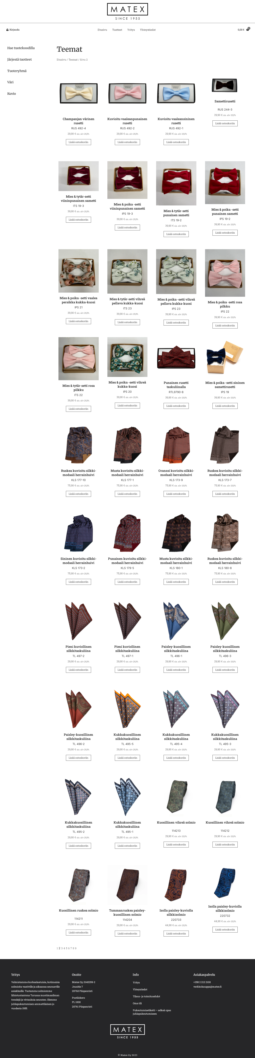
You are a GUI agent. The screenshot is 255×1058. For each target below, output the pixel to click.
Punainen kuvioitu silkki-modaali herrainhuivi (127, 561)
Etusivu (102, 29)
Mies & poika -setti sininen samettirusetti (225, 385)
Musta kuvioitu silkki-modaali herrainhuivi (127, 473)
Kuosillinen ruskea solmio (78, 910)
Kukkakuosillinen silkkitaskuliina (127, 736)
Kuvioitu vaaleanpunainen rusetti (127, 121)
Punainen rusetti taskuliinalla (176, 385)
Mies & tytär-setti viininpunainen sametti (78, 198)
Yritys (131, 29)
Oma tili (137, 1003)
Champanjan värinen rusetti (78, 121)
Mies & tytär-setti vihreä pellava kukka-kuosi (127, 301)
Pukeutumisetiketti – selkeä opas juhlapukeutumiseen (152, 1012)
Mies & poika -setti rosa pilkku (225, 304)
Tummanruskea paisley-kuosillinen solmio (127, 912)
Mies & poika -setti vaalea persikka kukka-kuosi (78, 300)
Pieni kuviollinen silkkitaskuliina (79, 648)
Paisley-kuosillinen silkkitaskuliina (176, 648)
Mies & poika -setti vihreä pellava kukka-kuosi (176, 301)
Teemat (73, 59)
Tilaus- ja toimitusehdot (146, 996)
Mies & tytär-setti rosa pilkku (78, 387)
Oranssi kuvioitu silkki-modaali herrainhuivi (176, 473)
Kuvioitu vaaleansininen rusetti (176, 121)
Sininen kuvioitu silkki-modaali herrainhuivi (78, 561)
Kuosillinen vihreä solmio (176, 822)
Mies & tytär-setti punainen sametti (176, 213)
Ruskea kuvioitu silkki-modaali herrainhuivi (78, 473)
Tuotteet (117, 29)
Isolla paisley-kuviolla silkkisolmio (176, 912)
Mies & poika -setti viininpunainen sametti (127, 206)
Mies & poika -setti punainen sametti (225, 211)
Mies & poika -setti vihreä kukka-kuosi (127, 384)
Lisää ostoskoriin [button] (78, 142)
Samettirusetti (225, 101)
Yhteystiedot (148, 29)
